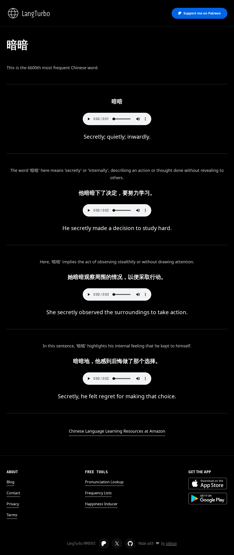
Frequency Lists (98, 492)
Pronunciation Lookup (104, 481)
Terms (12, 514)
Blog (10, 481)
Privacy (13, 503)
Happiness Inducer (101, 503)
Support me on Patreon (202, 13)
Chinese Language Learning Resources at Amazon (117, 431)
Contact (13, 492)
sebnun (171, 543)
